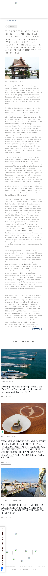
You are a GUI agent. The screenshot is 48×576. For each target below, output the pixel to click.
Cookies (14, 569)
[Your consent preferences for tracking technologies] (2, 432)
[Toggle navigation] (43, 14)
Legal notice (41, 566)
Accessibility (24, 569)
